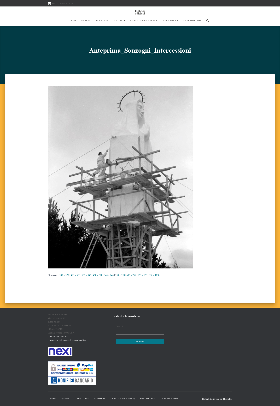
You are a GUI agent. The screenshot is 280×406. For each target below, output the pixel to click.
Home (73, 20)
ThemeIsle (227, 398)
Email (119, 326)
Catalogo (118, 20)
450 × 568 (75, 275)
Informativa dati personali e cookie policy (67, 339)
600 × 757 (131, 275)
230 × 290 (120, 275)
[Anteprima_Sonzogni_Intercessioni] (120, 176)
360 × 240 (109, 275)
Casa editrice (169, 20)
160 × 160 (142, 275)
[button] (124, 20)
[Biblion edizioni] (140, 12)
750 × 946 (86, 275)
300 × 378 (64, 275)
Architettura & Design (142, 20)
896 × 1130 (154, 275)
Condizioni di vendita (57, 336)
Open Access (101, 20)
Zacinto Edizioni (192, 20)
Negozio (85, 20)
